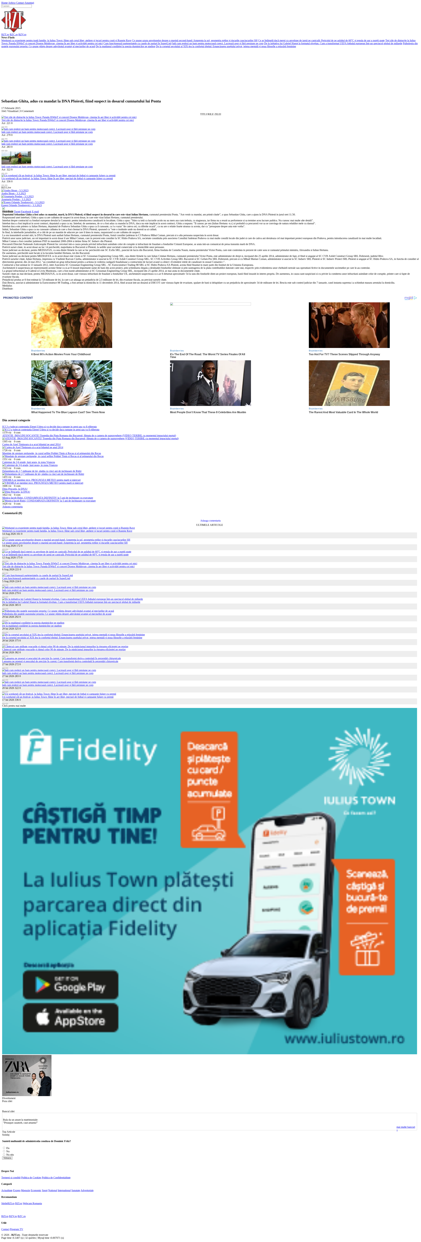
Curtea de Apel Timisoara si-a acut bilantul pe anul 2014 (31, 444)
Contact (20, 2)
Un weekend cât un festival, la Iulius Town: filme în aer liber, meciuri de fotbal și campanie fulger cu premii (57, 178)
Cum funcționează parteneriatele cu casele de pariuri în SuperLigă (137, 43)
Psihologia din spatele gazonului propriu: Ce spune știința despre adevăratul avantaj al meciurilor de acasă (56, 613)
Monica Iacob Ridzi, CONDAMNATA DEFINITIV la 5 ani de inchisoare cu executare (47, 497)
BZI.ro (18, 1203)
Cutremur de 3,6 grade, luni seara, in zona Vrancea (28, 462)
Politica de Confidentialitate (56, 1177)
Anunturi (29, 2)
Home (4, 2)
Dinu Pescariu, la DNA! (14, 488)
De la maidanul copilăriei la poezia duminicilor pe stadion (125, 46)
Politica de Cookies (31, 1177)
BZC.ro (14, 34)
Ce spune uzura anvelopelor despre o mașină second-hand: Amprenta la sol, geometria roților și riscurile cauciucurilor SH (195, 40)
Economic (36, 1190)
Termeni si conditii (11, 1177)
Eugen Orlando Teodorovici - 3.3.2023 (21, 205)
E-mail (35, 211)
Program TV (16, 1229)
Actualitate (6, 1190)
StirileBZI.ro (7, 1203)
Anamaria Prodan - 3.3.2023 (16, 199)
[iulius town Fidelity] (209, 1053)
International (64, 1190)
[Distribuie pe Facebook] (2, 126)
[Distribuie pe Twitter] (6, 126)
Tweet (17, 211)
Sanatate (75, 1190)
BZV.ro (22, 34)
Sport (45, 1190)
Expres (16, 1190)
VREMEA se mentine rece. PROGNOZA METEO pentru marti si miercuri (41, 480)
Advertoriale (87, 1190)
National (52, 1190)
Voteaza (7, 1158)
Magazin (25, 1190)
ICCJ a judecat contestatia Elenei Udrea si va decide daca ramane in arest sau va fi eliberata (49, 426)
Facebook (26, 211)
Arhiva (11, 2)
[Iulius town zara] (26, 1095)
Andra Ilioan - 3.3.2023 (13, 193)
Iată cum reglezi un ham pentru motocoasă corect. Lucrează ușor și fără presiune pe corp (217, 43)
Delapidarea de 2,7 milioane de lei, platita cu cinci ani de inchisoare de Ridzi (41, 471)
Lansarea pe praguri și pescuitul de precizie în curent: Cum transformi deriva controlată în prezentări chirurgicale (60, 661)
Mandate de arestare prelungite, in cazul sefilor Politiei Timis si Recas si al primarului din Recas (51, 453)
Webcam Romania (32, 1203)
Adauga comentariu (12, 506)
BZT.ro (5, 34)
